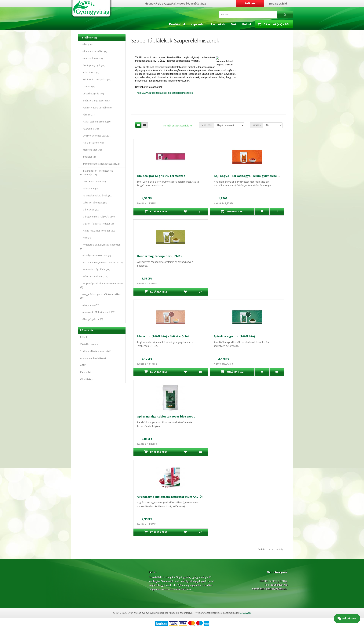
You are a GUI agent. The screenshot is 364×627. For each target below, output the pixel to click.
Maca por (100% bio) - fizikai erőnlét (163, 336)
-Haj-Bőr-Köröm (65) (92, 142)
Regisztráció (278, 3)
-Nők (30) (85, 237)
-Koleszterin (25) (89, 188)
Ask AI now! (349, 618)
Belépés (250, 3)
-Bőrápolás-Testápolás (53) (95, 79)
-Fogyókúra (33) (89, 128)
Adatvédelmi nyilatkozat (93, 358)
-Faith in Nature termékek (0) (96, 107)
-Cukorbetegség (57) (92, 93)
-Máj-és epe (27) (89, 209)
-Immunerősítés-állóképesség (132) (99, 163)
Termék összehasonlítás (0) (177, 125)
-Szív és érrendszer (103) (94, 276)
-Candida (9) (87, 86)
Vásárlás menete (89, 344)
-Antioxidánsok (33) (91, 58)
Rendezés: (206, 125)
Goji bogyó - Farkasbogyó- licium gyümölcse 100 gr (250, 176)
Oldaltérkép (86, 379)
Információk (86, 330)
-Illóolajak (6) (88, 156)
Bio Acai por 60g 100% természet (161, 176)
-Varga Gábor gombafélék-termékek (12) (100, 296)
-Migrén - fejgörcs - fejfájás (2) (97, 223)
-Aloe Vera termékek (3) (93, 51)
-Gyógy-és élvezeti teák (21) (95, 135)
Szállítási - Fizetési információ (95, 351)
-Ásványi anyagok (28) (92, 65)
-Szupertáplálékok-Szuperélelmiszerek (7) (101, 285)
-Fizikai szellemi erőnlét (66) (95, 121)
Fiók (234, 24)
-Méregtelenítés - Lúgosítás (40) (97, 216)
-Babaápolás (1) (89, 72)
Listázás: (256, 125)
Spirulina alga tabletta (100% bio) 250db (166, 416)
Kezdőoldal (177, 24)
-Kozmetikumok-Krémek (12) (96, 195)
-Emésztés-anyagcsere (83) (95, 100)
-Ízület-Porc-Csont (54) (93, 181)
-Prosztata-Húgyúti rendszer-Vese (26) (101, 262)
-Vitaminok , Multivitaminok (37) (97, 312)
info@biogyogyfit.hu (273, 588)
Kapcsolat (198, 24)
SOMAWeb (245, 612)
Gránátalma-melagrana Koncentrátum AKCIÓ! (169, 496)
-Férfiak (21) (87, 114)
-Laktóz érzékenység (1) (93, 202)
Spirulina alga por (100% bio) (234, 336)
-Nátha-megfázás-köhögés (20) (97, 230)
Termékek (218, 24)
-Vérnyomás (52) (89, 305)
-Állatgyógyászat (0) (91, 319)
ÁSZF (83, 365)
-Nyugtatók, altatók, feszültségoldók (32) (100, 246)
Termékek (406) (88, 37)
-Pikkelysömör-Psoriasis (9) (95, 255)
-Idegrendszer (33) (91, 149)
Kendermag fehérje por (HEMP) (159, 256)
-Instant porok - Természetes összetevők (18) (96, 172)
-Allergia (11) (87, 44)
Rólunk (247, 24)
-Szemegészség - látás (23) (95, 269)
